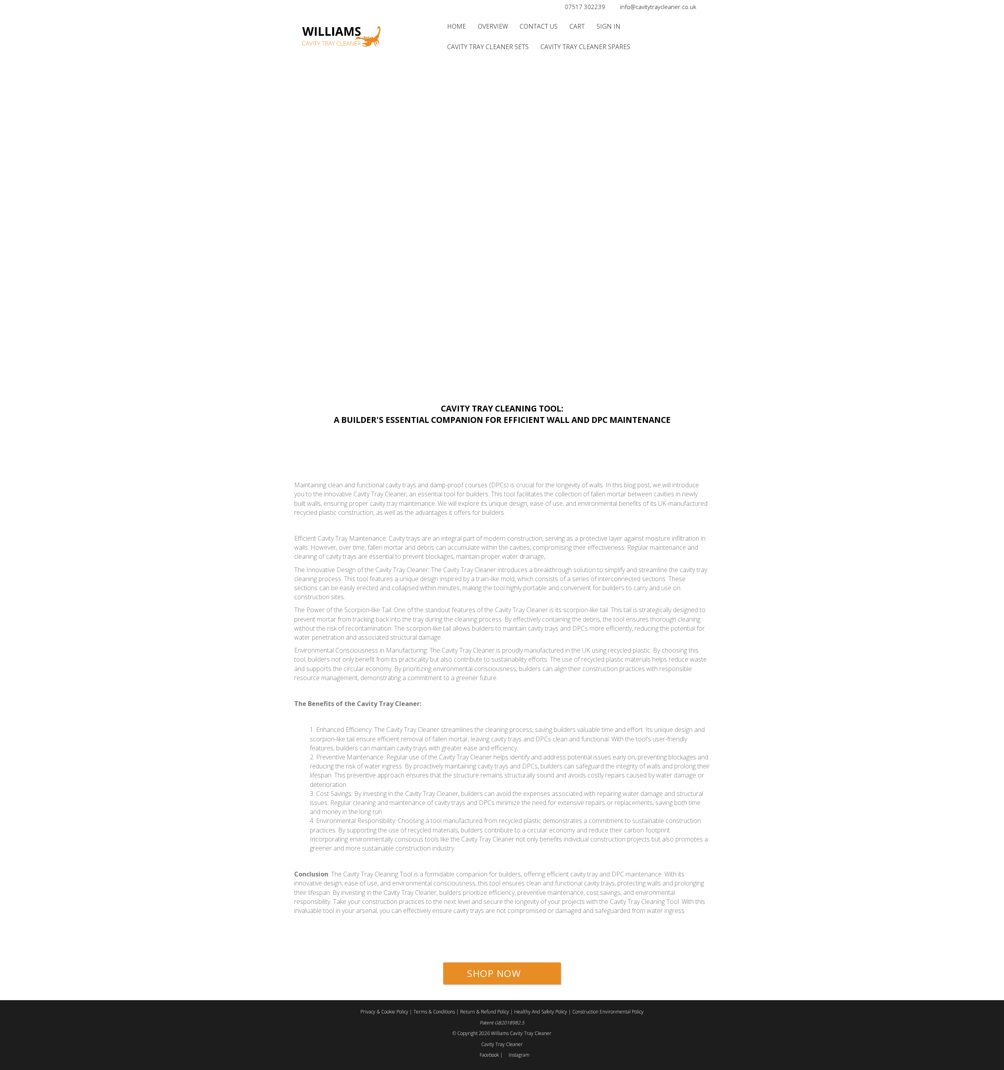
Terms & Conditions (434, 1011)
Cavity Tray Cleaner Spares (585, 46)
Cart (577, 26)
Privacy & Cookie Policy (384, 1011)
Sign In (608, 26)
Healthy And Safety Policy (541, 1011)
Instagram (518, 1055)
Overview (493, 26)
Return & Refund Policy (485, 1011)
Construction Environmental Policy (608, 1011)
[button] (502, 973)
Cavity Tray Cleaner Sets (488, 46)
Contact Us (539, 26)
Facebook (489, 1055)
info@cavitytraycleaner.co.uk (658, 7)
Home (456, 26)
